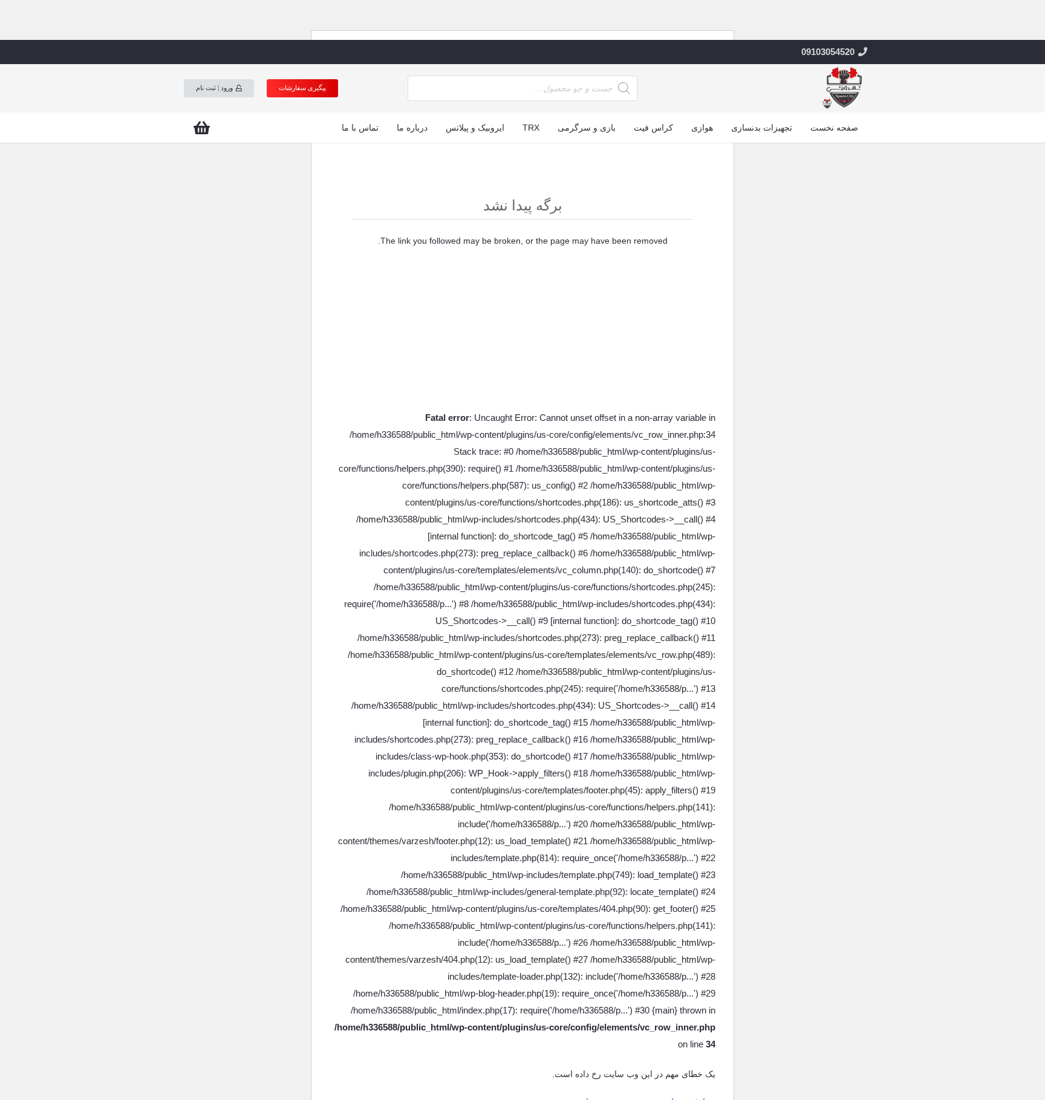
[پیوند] (843, 88)
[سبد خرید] (202, 127)
